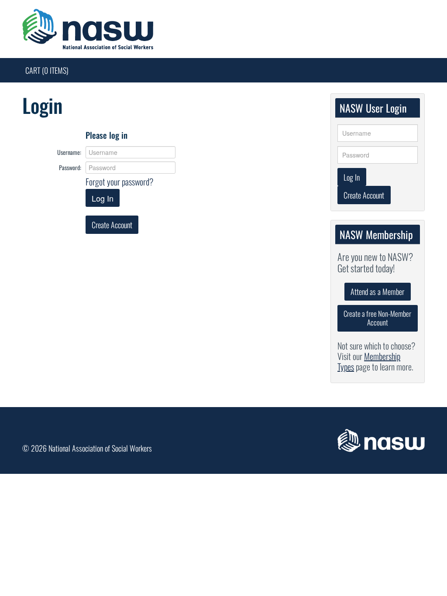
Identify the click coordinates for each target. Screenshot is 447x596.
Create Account (112, 224)
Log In (102, 198)
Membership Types (368, 361)
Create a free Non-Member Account (377, 318)
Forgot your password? (119, 181)
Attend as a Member (377, 291)
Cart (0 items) (47, 70)
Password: (70, 167)
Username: (69, 152)
